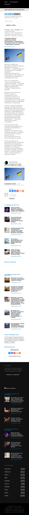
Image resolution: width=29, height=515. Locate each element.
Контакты (7, 4)
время (15, 340)
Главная (6, 29)
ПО (5, 337)
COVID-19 (12, 342)
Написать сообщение (12, 374)
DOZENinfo (20, 512)
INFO (12, 14)
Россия (7, 483)
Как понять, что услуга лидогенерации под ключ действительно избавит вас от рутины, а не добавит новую (17, 399)
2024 (12, 29)
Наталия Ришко (13, 162)
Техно (6, 489)
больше (10, 337)
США (6, 340)
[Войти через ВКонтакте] (12, 191)
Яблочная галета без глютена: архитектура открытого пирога (17, 279)
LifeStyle (7, 486)
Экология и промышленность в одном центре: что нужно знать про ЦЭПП (17, 241)
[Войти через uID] (10, 191)
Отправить (12, 198)
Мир (6, 477)
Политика (7, 469)
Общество (8, 472)
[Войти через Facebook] (15, 191)
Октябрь (17, 29)
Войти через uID (14, 349)
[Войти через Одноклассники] (23, 191)
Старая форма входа (14, 356)
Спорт (6, 495)
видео (21, 337)
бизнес (10, 340)
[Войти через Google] (20, 191)
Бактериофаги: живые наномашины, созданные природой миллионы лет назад (17, 325)
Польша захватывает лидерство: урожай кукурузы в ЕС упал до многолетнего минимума (17, 289)
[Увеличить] (14, 174)
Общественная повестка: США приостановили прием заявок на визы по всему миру (17, 252)
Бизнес (7, 474)
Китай (6, 342)
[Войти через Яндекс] (18, 191)
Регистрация (14, 2)
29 (21, 29)
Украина (21, 340)
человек (16, 337)
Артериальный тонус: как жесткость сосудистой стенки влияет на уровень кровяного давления (17, 230)
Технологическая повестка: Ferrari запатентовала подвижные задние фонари (17, 219)
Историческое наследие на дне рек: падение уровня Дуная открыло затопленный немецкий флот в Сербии (17, 314)
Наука (6, 492)
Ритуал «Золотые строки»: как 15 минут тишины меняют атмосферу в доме (17, 419)
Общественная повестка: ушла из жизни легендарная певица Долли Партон (17, 209)
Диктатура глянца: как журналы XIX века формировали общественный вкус (17, 410)
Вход (5, 2)
